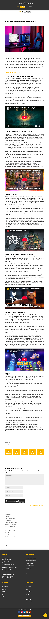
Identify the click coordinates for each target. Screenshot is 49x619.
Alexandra (9, 23)
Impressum (28, 586)
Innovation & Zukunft (10, 526)
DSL (3, 594)
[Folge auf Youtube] (30, 612)
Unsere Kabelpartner (30, 565)
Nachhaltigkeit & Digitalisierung (12, 537)
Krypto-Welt (7, 532)
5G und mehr (8, 514)
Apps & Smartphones (10, 518)
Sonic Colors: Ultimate (10, 314)
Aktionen (7, 516)
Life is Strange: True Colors (11, 134)
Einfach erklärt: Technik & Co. (12, 522)
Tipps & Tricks (8, 545)
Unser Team (5, 586)
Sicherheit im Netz (9, 539)
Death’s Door (8, 196)
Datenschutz (28, 591)
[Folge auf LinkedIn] (24, 612)
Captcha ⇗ (21, 502)
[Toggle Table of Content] (18, 73)
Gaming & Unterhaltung (25, 23)
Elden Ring (25, 80)
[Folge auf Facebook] (19, 612)
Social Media (8, 541)
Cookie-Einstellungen (24, 615)
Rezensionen (29, 599)
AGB (27, 589)
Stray (6, 256)
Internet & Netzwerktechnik (11, 528)
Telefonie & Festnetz (10, 543)
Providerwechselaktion (31, 558)
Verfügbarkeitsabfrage (31, 560)
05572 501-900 (7, 562)
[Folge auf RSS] (27, 612)
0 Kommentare (34, 23)
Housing (4, 589)
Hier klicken (16, 501)
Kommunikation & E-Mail (10, 530)
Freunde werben (29, 563)
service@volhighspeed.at (9, 564)
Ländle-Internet (8, 534)
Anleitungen (28, 568)
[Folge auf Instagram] (22, 612)
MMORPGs (14, 427)
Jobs (27, 597)
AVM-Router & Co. (9, 520)
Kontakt (27, 594)
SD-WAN (4, 591)
